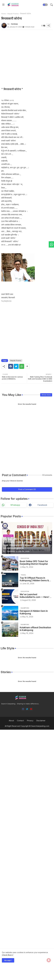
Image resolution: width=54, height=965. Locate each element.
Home (3, 14)
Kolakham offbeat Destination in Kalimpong (35, 628)
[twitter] (27, 709)
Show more (46, 395)
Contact (20, 720)
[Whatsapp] (21, 366)
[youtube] (31, 709)
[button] (45, 4)
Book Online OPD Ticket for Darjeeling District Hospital (34, 562)
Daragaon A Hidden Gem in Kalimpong (34, 612)
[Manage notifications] (49, 960)
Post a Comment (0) (27, 489)
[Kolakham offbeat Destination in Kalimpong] (10, 629)
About (11, 720)
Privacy (30, 720)
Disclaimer (40, 720)
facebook (42, 505)
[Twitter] (16, 366)
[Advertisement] (27, 56)
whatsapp (15, 505)
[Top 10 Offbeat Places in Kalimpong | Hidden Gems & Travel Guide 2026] (10, 580)
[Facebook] (10, 366)
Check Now (7, 955)
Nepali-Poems (13, 14)
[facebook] (23, 709)
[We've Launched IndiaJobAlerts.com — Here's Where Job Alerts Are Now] (10, 596)
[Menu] (3, 4)
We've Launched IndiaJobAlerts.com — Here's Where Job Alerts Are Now (35, 595)
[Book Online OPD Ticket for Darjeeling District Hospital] (10, 563)
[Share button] (27, 366)
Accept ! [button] (8, 960)
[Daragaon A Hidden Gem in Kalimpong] (10, 613)
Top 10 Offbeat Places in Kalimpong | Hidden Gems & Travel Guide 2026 (34, 579)
